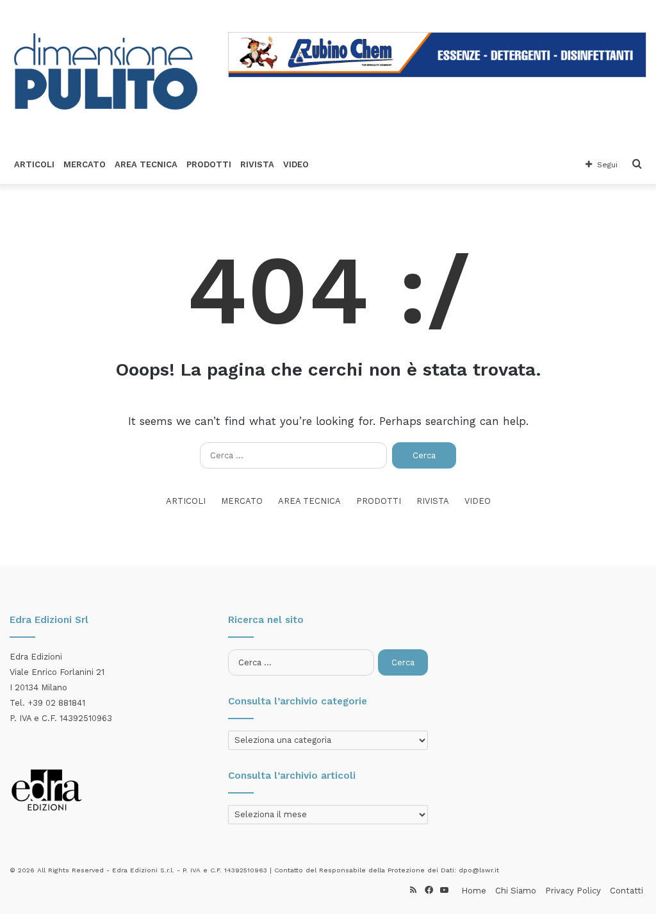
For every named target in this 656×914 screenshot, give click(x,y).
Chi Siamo (515, 890)
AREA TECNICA (146, 164)
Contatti (626, 890)
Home (473, 890)
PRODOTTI (208, 164)
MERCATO (84, 164)
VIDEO (296, 164)
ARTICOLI (34, 164)
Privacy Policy (573, 890)
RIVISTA (257, 164)
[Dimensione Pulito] (106, 73)
